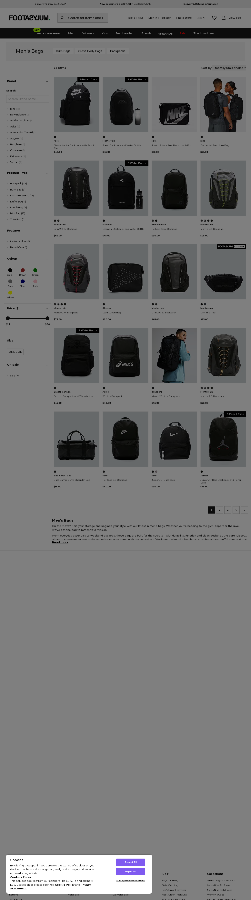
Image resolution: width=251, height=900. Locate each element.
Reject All (130, 871)
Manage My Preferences (130, 880)
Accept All (131, 862)
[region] (79, 874)
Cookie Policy (65, 884)
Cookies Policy (20, 877)
